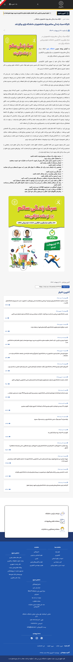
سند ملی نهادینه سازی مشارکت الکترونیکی (36, 606)
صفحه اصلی (66, 19)
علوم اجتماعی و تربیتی (36, 555)
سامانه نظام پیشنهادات (51, 521)
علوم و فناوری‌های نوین (36, 562)
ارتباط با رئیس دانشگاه (52, 513)
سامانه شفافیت (36, 601)
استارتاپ (36, 594)
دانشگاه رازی (51, 49)
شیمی (36, 559)
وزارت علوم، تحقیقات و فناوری (15, 561)
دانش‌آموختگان (36, 584)
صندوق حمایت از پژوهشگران (15, 571)
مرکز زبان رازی (36, 588)
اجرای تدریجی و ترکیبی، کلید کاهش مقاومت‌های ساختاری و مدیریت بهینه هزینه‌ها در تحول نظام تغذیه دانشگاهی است (36, 13)
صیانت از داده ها (36, 598)
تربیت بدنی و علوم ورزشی (58, 565)
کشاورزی (57, 555)
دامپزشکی (36, 552)
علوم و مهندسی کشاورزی (36, 565)
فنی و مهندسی (57, 562)
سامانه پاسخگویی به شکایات (50, 529)
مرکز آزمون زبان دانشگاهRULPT (36, 591)
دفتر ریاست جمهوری (15, 564)
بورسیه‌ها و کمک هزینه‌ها (15, 574)
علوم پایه (57, 552)
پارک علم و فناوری (15, 578)
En (16, 4)
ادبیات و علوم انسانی (57, 559)
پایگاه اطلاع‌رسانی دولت (15, 568)
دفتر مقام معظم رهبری (15, 558)
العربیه (13, 4)
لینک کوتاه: (66, 286)
